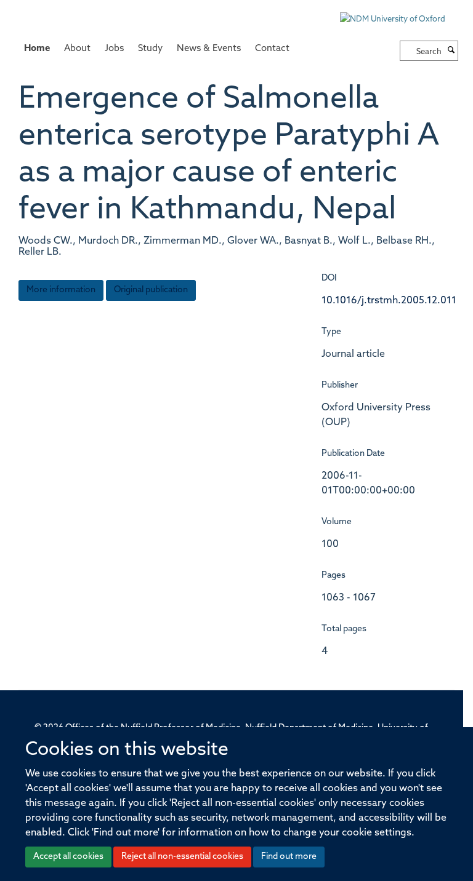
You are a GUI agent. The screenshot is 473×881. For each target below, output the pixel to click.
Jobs (114, 49)
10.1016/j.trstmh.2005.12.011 (388, 301)
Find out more (289, 856)
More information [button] (60, 290)
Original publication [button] (151, 290)
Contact (272, 49)
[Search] (451, 51)
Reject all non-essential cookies (182, 856)
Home (37, 49)
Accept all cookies (68, 856)
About (77, 49)
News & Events (209, 49)
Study (150, 49)
